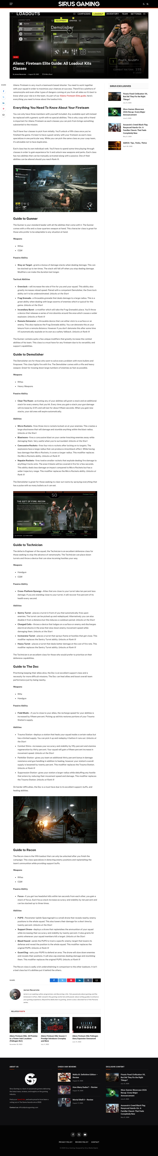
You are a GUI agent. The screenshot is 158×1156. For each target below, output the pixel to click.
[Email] (3, 114)
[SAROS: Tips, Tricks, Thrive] (114, 145)
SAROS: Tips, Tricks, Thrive (135, 143)
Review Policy (81, 1142)
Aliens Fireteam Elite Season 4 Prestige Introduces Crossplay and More (53, 1038)
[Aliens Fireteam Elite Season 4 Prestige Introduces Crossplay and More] (55, 1025)
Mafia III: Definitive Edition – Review (85, 1075)
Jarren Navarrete (20, 74)
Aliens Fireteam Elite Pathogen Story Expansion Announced (85, 1037)
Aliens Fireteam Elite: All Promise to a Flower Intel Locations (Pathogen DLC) (23, 1038)
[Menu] (11, 3)
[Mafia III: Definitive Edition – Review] (64, 1077)
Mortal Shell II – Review (83, 1100)
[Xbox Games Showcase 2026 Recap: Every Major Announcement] (114, 112)
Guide (16, 57)
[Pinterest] (3, 109)
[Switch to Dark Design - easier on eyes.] (143, 4)
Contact (95, 1142)
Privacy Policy (66, 1142)
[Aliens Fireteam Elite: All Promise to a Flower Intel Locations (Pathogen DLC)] (24, 1025)
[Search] (147, 3)
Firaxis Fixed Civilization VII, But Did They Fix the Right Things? (135, 97)
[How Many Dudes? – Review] (64, 1090)
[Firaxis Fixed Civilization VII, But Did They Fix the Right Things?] (114, 96)
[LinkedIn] (3, 103)
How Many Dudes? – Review (85, 1087)
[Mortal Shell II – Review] (64, 1102)
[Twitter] (3, 97)
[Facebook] (3, 91)
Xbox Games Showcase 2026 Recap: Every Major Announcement (134, 112)
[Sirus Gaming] (79, 4)
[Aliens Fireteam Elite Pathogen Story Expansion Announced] (86, 1025)
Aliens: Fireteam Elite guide (73, 96)
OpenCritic (21, 1099)
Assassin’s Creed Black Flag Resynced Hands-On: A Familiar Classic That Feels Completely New (135, 129)
